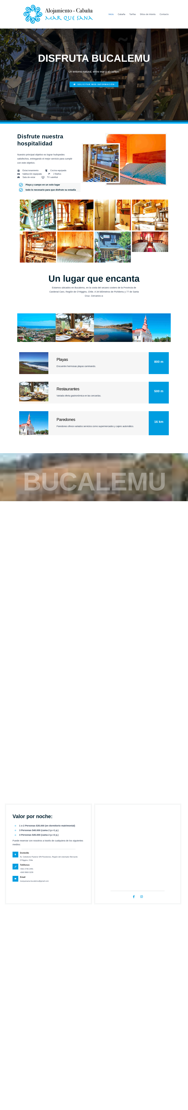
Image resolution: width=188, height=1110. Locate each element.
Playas (62, 359)
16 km (158, 421)
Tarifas (132, 14)
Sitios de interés (148, 14)
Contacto (164, 14)
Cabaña (121, 14)
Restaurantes (68, 389)
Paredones (66, 419)
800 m (158, 361)
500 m (158, 391)
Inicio (111, 14)
